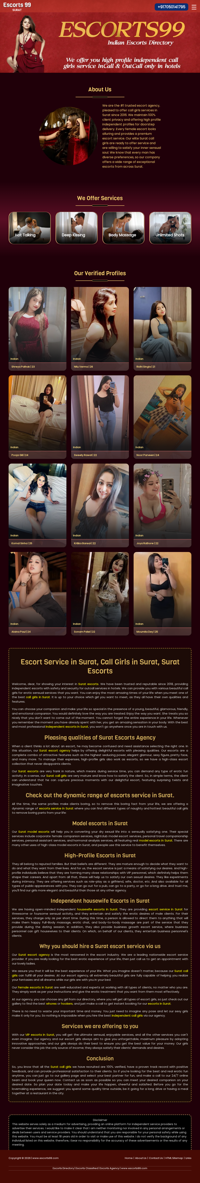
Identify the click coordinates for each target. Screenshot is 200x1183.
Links (188, 1158)
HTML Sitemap (174, 1158)
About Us (140, 1158)
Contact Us (156, 1158)
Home (129, 1158)
